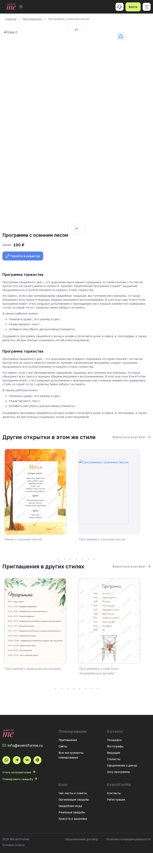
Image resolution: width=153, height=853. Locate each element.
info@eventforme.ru (25, 745)
